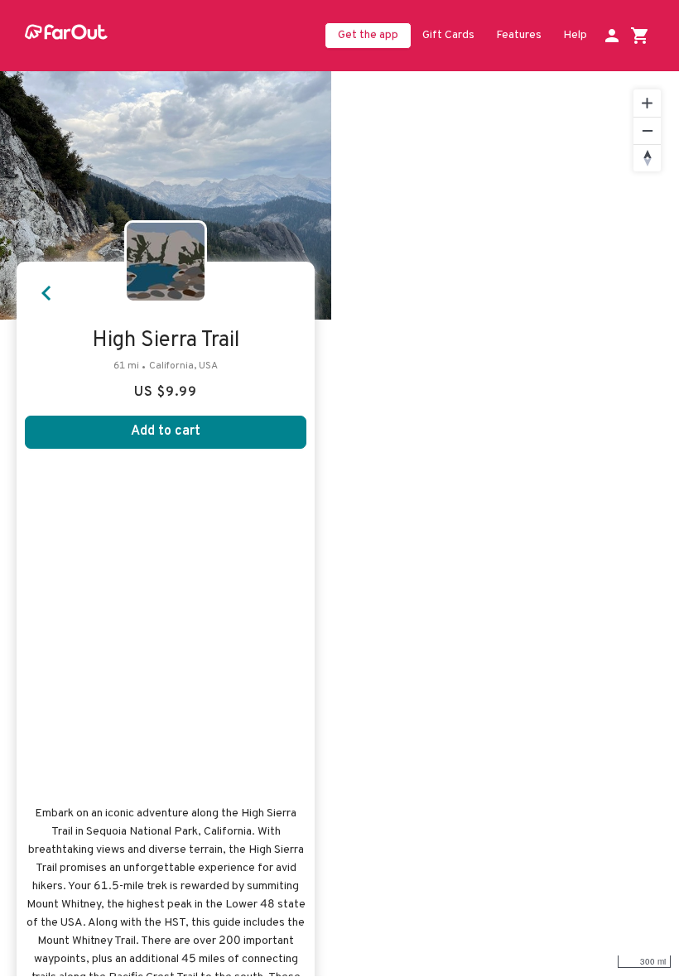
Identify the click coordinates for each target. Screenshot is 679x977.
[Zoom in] (647, 103)
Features (519, 35)
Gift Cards (448, 35)
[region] (505, 523)
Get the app (368, 35)
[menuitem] (448, 36)
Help (575, 35)
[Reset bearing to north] (647, 157)
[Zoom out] (647, 130)
